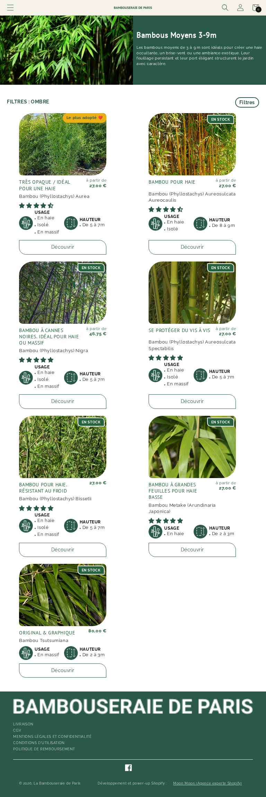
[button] (10, 7)
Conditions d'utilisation (38, 743)
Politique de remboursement (44, 749)
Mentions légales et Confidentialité (52, 737)
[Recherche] (225, 7)
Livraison (23, 724)
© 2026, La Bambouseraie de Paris (50, 783)
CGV (17, 730)
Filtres (247, 102)
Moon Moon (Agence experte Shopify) (207, 783)
